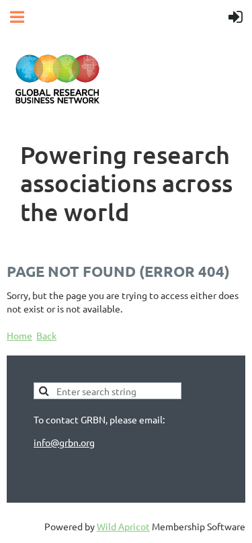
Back (46, 335)
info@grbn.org (64, 442)
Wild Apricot (123, 526)
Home (19, 335)
